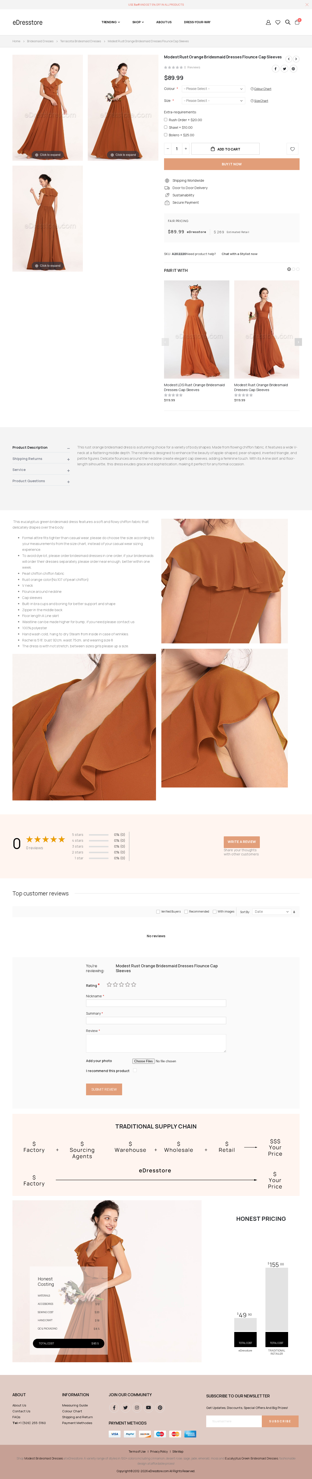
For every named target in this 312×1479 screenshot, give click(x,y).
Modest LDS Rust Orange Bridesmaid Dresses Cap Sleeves (194, 387)
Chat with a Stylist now (239, 254)
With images (226, 911)
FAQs (16, 1417)
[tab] (41, 448)
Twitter (284, 69)
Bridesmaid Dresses (40, 41)
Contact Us (21, 1411)
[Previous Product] (288, 59)
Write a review (242, 841)
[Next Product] (296, 59)
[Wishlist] (278, 22)
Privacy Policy (159, 1452)
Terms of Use (137, 1452)
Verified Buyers (171, 911)
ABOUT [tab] (19, 1394)
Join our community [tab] (130, 1394)
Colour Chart (72, 1411)
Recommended (199, 911)
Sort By (244, 912)
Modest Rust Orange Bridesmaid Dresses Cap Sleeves (261, 387)
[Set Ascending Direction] (294, 912)
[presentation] (298, 342)
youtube (148, 1408)
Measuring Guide (75, 1405)
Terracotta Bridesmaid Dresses (80, 41)
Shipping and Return (77, 1417)
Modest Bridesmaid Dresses (43, 1458)
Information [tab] (75, 1394)
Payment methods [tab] (127, 1423)
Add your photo (99, 1060)
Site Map (177, 1452)
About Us (19, 1405)
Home (16, 41)
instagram (137, 1408)
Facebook (276, 69)
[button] (289, 269)
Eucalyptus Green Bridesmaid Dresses (251, 1458)
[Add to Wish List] (292, 149)
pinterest (160, 1408)
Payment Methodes (77, 1423)
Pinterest (293, 69)
